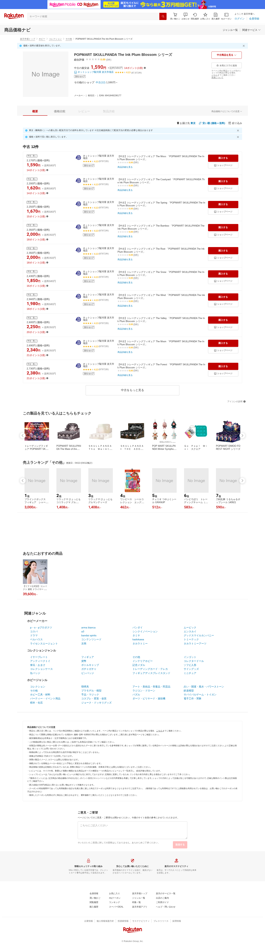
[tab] (35, 111)
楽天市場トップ (27, 39)
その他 (68, 39)
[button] (185, 16)
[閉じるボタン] (244, 46)
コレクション (55, 39)
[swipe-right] (242, 435)
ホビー (42, 39)
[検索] (163, 16)
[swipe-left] (23, 435)
